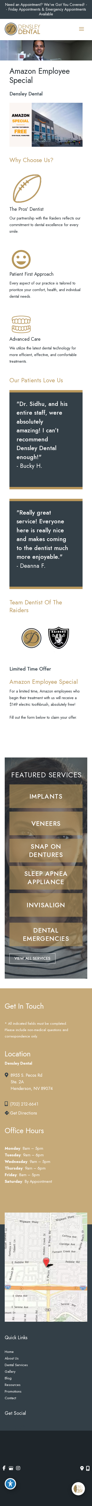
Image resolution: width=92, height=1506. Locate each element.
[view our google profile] (14, 1427)
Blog (8, 1378)
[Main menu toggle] (81, 29)
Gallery (10, 1371)
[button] (46, 796)
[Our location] (88, 1468)
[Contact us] (82, 1468)
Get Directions (23, 1113)
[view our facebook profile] (5, 1427)
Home (9, 1351)
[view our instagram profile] (22, 1427)
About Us (12, 1358)
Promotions (13, 1391)
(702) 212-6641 (24, 1104)
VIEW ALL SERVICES (32, 958)
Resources (13, 1384)
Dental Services (16, 1365)
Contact (10, 1398)
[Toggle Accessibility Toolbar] (10, 1483)
